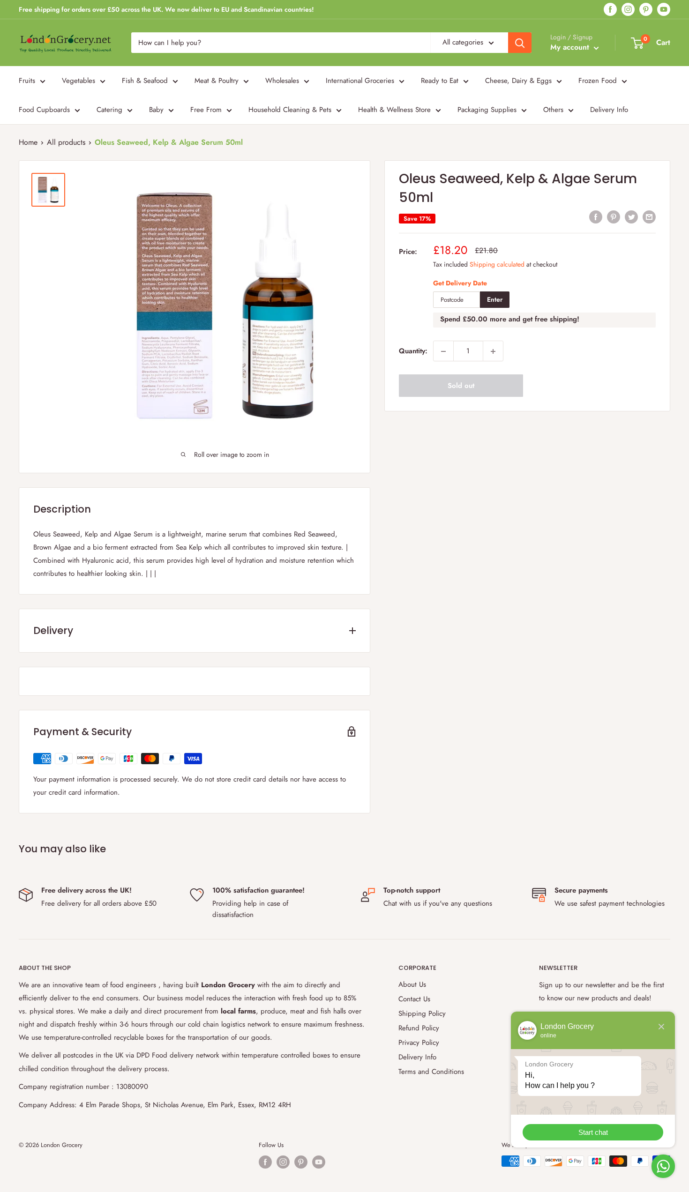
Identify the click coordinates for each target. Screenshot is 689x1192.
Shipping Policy (422, 1013)
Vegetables (78, 80)
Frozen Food (597, 80)
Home (28, 142)
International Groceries (360, 80)
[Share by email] (649, 217)
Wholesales (282, 80)
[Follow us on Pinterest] (645, 9)
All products (66, 142)
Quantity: (413, 351)
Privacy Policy (418, 1042)
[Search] (520, 42)
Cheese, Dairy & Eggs (518, 80)
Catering (109, 109)
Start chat (593, 1132)
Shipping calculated (497, 264)
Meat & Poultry (217, 80)
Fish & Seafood (145, 80)
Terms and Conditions (431, 1071)
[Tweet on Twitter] (631, 217)
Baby (156, 109)
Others (553, 109)
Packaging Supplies (487, 109)
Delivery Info (609, 109)
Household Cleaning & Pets (289, 109)
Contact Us (414, 999)
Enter (494, 300)
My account (571, 47)
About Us (412, 984)
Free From (206, 109)
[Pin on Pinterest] (613, 217)
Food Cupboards (44, 109)
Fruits (27, 80)
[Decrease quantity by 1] (443, 351)
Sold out (461, 386)
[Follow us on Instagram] (628, 9)
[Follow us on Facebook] (610, 9)
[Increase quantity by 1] (493, 351)
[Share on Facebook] (595, 217)
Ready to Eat (439, 80)
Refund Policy (418, 1028)
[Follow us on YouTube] (663, 9)
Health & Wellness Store (394, 109)
